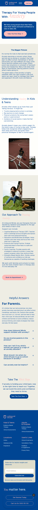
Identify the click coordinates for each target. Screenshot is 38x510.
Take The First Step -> (19, 396)
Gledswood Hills (8, 443)
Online (5, 440)
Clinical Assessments (10, 429)
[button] (20, 3)
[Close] (33, 495)
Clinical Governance (27, 440)
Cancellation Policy (27, 443)
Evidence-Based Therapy (8, 426)
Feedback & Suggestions (26, 446)
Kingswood (7, 445)
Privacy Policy (26, 450)
